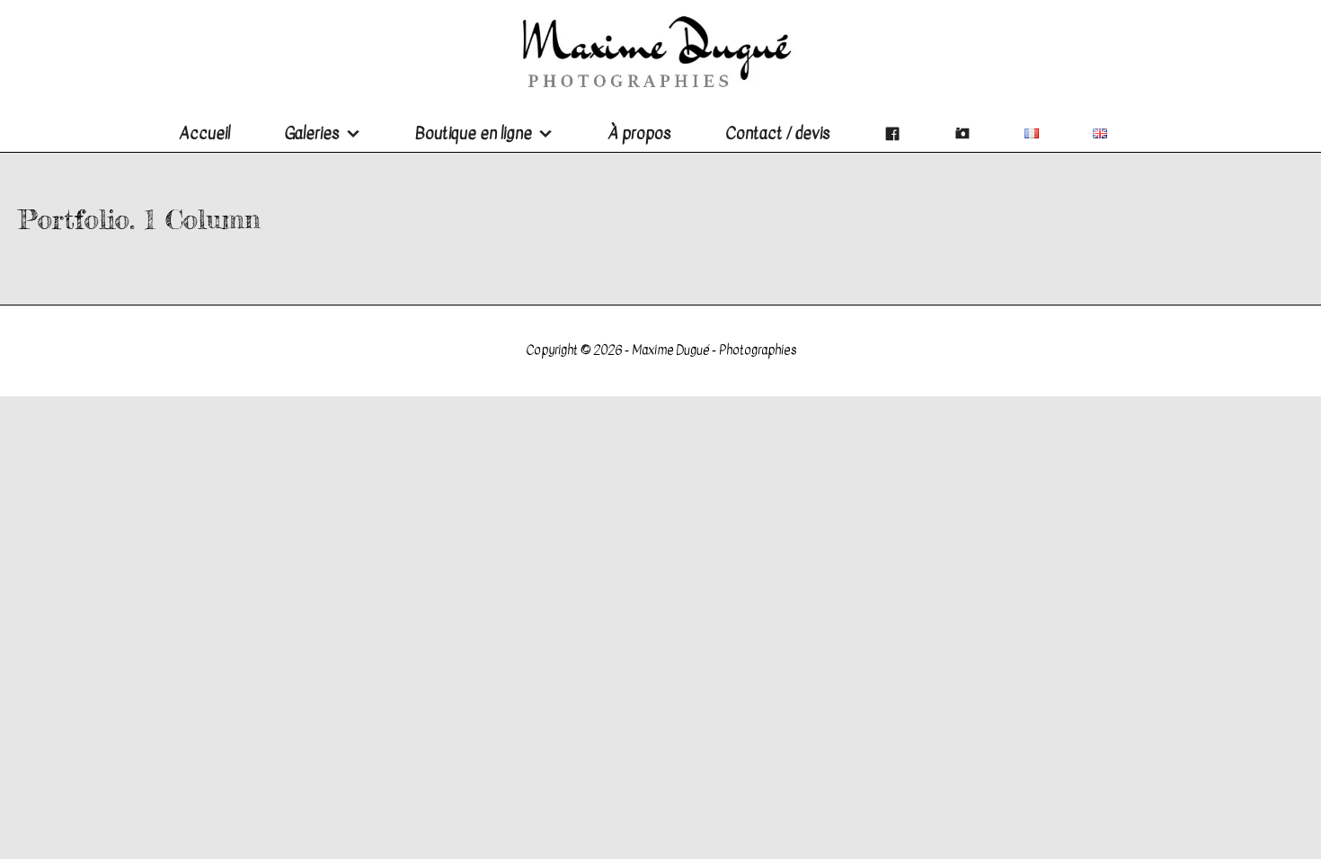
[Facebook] (892, 134)
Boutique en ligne (473, 133)
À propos (639, 133)
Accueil (204, 133)
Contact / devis (777, 133)
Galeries (312, 133)
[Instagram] (962, 134)
